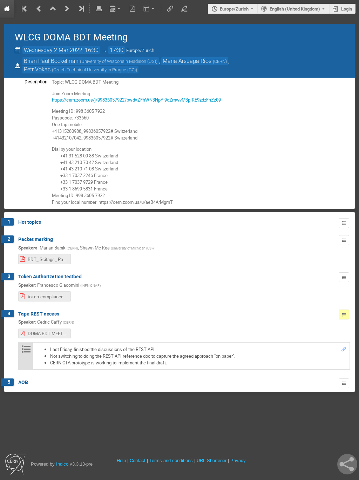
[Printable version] (99, 9)
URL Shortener (211, 460)
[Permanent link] (343, 349)
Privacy (238, 460)
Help (121, 460)
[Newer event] (67, 9)
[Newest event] (81, 9)
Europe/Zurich (234, 9)
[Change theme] (150, 9)
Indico (62, 464)
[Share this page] (347, 464)
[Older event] (39, 9)
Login (346, 9)
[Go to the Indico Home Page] (7, 9)
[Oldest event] (25, 9)
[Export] (116, 9)
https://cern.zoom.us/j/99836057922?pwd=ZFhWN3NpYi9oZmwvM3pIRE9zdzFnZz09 (136, 100)
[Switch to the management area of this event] (184, 9)
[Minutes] (344, 223)
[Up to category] (53, 9)
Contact (137, 460)
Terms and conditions (171, 460)
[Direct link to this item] (45, 222)
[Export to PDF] (133, 9)
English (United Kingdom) (295, 9)
